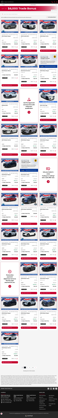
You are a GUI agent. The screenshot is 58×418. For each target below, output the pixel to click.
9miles (35, 280)
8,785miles (54, 37)
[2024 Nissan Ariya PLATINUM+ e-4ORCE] (29, 165)
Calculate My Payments (42, 401)
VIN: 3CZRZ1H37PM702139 (32, 34)
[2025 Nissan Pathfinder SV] (29, 199)
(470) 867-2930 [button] (31, 400)
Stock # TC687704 (43, 311)
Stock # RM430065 (24, 242)
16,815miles (15, 107)
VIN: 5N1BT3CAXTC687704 (51, 311)
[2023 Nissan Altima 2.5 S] (10, 61)
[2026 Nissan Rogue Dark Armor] (48, 130)
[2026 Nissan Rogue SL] (48, 303)
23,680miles (34, 245)
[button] (52, 2)
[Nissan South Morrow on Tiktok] (55, 388)
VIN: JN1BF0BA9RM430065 (32, 242)
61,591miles (15, 210)
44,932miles (34, 37)
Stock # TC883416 (24, 311)
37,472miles (34, 176)
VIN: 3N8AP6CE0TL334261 (51, 34)
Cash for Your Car (43, 398)
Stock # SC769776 (43, 69)
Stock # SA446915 (5, 207)
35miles (35, 141)
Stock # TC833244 (24, 138)
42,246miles (34, 72)
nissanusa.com (42, 409)
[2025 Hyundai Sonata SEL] (10, 199)
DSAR (50, 405)
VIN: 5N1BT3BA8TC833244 (32, 138)
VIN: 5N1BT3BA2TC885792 (51, 138)
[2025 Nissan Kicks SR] (48, 199)
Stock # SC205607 (24, 207)
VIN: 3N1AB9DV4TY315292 (13, 346)
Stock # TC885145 (5, 173)
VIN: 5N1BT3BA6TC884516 (51, 242)
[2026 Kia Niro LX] (10, 95)
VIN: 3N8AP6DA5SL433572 (51, 207)
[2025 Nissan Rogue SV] (48, 61)
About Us (41, 397)
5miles (16, 141)
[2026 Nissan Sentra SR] (10, 338)
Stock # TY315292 (5, 346)
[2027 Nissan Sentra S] (10, 130)
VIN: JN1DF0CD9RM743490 (32, 173)
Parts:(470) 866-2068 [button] (6, 402)
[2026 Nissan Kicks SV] (48, 26)
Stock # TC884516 (43, 242)
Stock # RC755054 (5, 34)
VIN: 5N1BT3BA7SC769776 (51, 69)
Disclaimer (41, 407)
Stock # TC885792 (43, 138)
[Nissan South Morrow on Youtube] (50, 388)
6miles (54, 141)
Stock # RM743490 (24, 173)
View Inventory (42, 395)
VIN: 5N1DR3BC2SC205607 (32, 207)
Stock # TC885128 (5, 311)
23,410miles (15, 72)
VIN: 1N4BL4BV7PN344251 (13, 69)
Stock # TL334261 (43, 34)
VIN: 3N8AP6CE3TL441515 (32, 277)
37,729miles (34, 210)
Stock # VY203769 (5, 138)
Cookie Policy (42, 403)
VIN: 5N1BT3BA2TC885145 (13, 173)
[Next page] (35, 367)
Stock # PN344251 (5, 69)
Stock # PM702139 (24, 34)
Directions (51, 397)
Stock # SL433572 (43, 207)
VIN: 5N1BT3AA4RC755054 (13, 34)
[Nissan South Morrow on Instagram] (53, 388)
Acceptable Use (52, 403)
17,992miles (15, 37)
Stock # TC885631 (43, 277)
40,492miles (53, 107)
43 (32, 367)
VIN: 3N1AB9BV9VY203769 (13, 138)
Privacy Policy (52, 400)
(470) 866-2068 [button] (19, 400)
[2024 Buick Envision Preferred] (29, 61)
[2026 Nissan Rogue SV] (29, 130)
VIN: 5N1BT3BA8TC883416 (32, 311)
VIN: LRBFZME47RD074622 (32, 69)
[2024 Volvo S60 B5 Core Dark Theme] (48, 95)
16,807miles (53, 72)
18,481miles (54, 210)
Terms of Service (42, 405)
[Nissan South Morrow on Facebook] (48, 388)
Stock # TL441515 (24, 277)
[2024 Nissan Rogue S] (10, 26)
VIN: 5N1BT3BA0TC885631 (51, 277)
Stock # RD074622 (24, 69)
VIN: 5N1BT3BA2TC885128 (13, 311)
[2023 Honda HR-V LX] (29, 26)
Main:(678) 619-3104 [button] (6, 399)
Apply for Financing (53, 398)
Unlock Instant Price (8, 50)
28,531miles (53, 314)
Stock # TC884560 (5, 242)
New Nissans (51, 395)
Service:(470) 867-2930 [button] (7, 400)
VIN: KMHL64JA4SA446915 (13, 207)
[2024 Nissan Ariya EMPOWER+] (29, 234)
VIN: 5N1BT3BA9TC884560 (13, 242)
